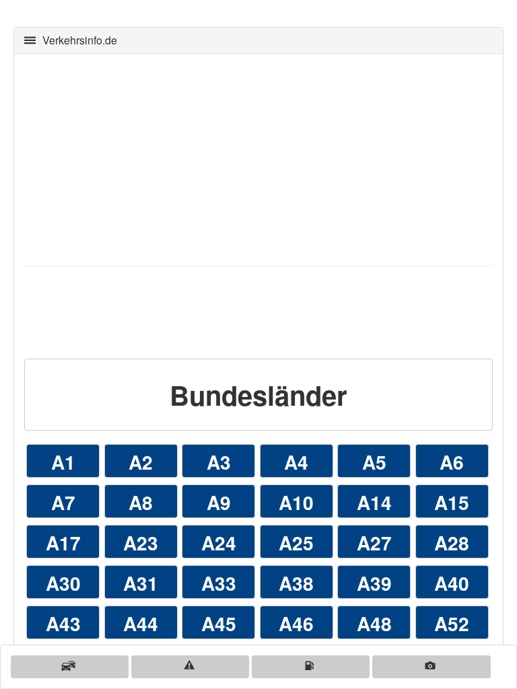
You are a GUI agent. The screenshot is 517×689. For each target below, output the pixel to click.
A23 (140, 542)
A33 (218, 583)
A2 (141, 462)
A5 (374, 462)
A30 (63, 583)
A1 (63, 462)
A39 (374, 583)
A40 (451, 583)
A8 (141, 502)
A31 (140, 583)
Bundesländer (258, 394)
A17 (63, 542)
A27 (374, 542)
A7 (63, 502)
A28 (451, 542)
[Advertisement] (258, 158)
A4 (296, 462)
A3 (219, 462)
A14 (374, 502)
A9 (219, 502)
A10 (296, 502)
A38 (296, 583)
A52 (451, 623)
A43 (63, 623)
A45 (218, 623)
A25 (296, 542)
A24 (218, 542)
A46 (296, 623)
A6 (452, 462)
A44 (140, 623)
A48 (374, 623)
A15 (451, 502)
